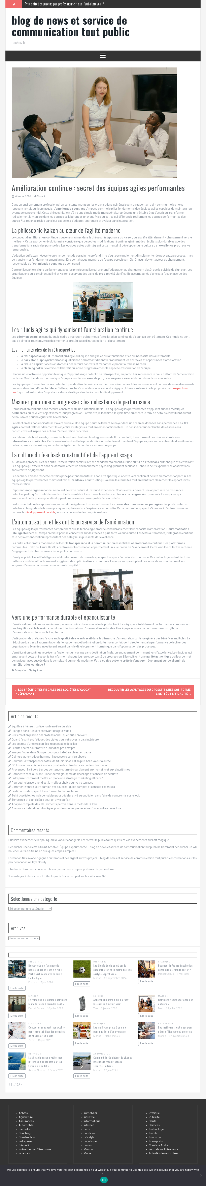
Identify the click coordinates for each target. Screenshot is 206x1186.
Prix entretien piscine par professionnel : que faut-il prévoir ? (50, 735)
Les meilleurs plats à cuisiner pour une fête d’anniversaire (110, 1029)
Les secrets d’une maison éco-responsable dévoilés (44, 743)
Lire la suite (17, 988)
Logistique (90, 1141)
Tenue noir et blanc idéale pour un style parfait (41, 799)
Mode (87, 1153)
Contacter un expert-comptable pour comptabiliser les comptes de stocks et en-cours (46, 1031)
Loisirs (98, 996)
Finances (35, 1023)
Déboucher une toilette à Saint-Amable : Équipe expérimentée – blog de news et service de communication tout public (83, 847)
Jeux (87, 1129)
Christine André (159, 1145)
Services (34, 1054)
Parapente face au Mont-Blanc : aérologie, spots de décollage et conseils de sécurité (65, 774)
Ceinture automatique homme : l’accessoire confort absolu (49, 756)
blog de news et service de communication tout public (71, 25)
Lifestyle (89, 1137)
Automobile (101, 1054)
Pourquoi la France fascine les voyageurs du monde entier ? (175, 967)
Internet (89, 1125)
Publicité (154, 1117)
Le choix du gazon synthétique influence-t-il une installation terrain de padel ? (45, 1061)
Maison (33, 996)
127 (17, 1084)
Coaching (25, 1133)
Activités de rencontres (163, 1153)
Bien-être (100, 962)
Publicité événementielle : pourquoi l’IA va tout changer (43, 840)
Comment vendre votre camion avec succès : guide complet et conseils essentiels (63, 786)
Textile (153, 1133)
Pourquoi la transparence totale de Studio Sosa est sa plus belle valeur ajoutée (61, 761)
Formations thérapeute (163, 1149)
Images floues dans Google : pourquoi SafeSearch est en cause (52, 752)
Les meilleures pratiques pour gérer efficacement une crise (175, 1029)
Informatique (92, 1121)
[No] (201, 1175)
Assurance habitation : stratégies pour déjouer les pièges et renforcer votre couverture (66, 808)
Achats (23, 1113)
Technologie (156, 1129)
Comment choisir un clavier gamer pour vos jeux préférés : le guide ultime (68, 869)
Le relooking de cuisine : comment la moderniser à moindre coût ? (47, 1001)
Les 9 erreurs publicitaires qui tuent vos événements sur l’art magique (125, 840)
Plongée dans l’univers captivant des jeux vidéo (41, 730)
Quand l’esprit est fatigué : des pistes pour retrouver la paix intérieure (70, 3)
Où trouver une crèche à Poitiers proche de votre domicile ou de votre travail (59, 765)
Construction (27, 1137)
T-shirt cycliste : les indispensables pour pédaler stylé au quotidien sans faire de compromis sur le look (76, 795)
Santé (153, 1121)
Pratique (164, 962)
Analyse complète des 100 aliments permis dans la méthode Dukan (54, 804)
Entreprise (20, 670)
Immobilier (90, 1113)
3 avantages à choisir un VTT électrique (33, 876)
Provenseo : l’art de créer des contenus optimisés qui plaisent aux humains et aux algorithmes (71, 769)
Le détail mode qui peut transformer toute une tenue (45, 791)
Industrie (35, 962)
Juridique (90, 1133)
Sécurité (24, 1145)
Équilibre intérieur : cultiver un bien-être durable (41, 726)
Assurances (26, 1121)
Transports (156, 1141)
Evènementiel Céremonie (35, 1149)
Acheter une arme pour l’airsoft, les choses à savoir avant (111, 1001)
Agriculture (26, 1117)
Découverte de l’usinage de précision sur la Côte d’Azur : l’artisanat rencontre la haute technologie (45, 971)
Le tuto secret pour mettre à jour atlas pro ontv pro (43, 748)
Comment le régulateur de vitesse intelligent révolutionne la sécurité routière (112, 1061)
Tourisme (155, 1137)
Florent (41, 196)
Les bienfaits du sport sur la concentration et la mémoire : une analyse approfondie (112, 969)
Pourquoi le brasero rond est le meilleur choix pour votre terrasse (52, 782)
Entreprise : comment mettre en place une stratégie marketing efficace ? (58, 778)
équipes (37, 670)
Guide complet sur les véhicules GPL (84, 876)
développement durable (40, 512)
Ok (104, 1180)
